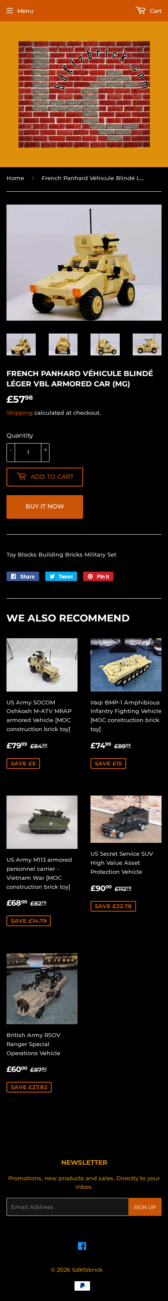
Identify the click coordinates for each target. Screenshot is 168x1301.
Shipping (19, 412)
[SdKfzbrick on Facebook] (82, 1247)
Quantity (19, 435)
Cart (155, 10)
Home (15, 177)
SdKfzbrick (87, 1269)
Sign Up (145, 1207)
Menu (25, 10)
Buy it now (44, 506)
